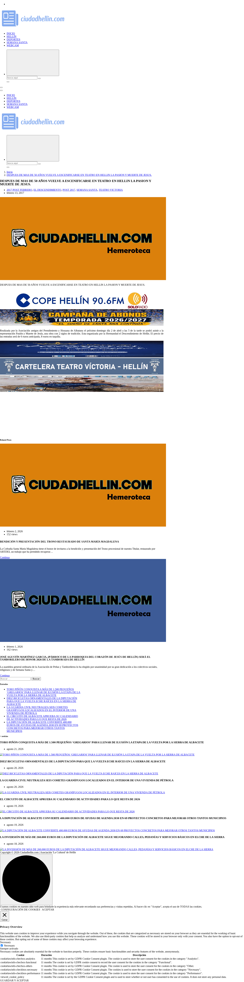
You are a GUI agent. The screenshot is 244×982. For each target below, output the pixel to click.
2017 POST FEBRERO (19, 189)
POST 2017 (69, 189)
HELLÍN (11, 36)
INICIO (11, 33)
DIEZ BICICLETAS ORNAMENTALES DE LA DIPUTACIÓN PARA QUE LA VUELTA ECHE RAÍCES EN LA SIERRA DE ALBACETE (42, 701)
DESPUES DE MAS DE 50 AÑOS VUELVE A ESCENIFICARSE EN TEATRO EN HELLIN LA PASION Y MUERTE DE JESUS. (79, 175)
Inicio (10, 172)
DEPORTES (13, 39)
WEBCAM (13, 45)
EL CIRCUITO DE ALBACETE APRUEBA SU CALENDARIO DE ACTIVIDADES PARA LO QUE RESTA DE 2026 (42, 718)
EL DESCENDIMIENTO (47, 189)
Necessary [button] (5, 942)
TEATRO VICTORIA (111, 189)
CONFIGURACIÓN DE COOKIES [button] (20, 909)
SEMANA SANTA (17, 42)
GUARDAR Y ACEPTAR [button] (14, 980)
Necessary (9, 945)
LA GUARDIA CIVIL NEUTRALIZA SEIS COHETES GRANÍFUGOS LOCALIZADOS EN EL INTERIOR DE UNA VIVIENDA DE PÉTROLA (41, 710)
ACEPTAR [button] (48, 909)
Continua (5, 557)
